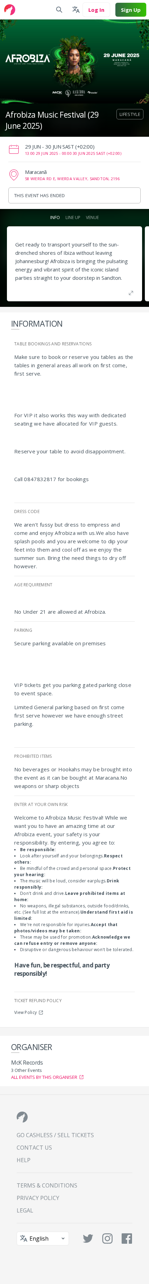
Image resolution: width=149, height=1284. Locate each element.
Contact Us (34, 1147)
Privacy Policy (38, 1198)
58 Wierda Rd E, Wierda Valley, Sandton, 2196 (72, 178)
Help (23, 1160)
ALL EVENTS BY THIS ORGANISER (44, 1077)
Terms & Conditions (47, 1185)
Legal (25, 1210)
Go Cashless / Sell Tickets (55, 1135)
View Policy (25, 1012)
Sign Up (131, 9)
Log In (96, 9)
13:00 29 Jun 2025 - (73, 153)
